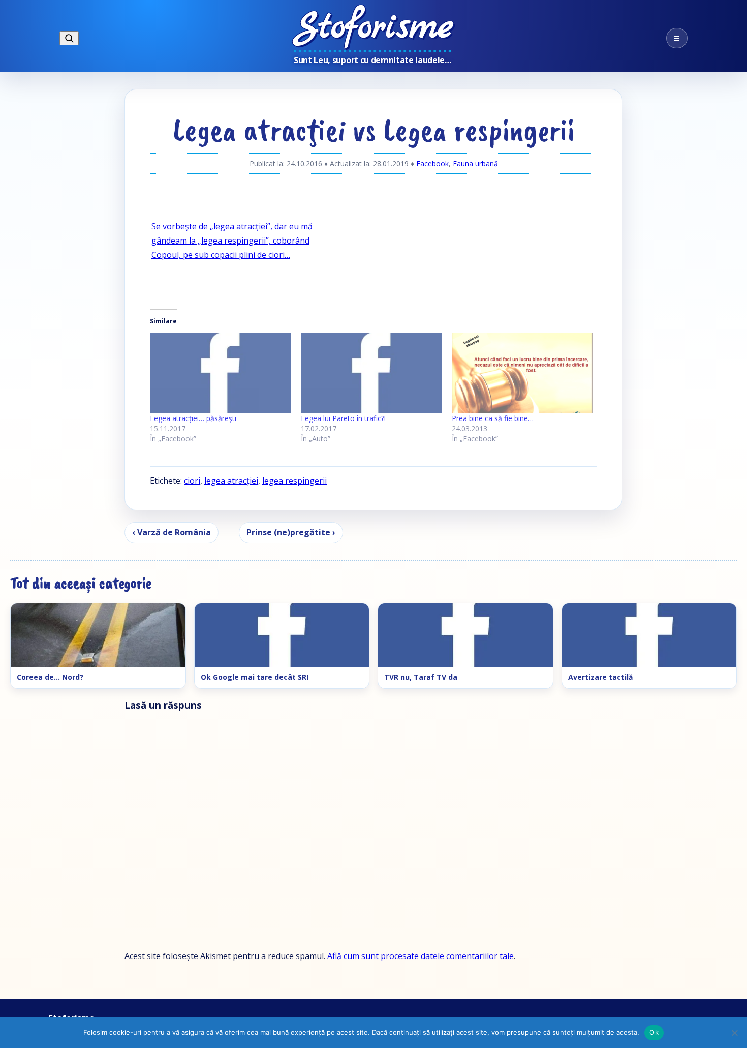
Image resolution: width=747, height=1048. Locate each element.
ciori (192, 480)
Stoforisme (373, 27)
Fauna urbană (475, 163)
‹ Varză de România (171, 532)
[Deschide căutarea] (69, 38)
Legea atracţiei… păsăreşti (193, 418)
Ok (654, 1032)
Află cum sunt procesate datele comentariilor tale (420, 956)
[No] (734, 1033)
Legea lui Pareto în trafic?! (343, 418)
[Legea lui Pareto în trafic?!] (371, 373)
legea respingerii (294, 480)
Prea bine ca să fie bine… (493, 418)
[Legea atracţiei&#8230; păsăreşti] (220, 373)
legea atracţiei (231, 480)
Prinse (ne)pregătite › (290, 532)
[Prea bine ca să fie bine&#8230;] (522, 373)
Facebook (432, 163)
